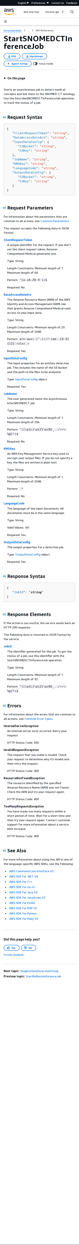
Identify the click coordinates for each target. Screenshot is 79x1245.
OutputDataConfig (29, 172)
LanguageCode (25, 168)
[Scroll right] (62, 12)
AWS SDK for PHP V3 (23, 908)
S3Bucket (27, 146)
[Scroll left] (21, 12)
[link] (44, 30)
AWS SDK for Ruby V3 (23, 918)
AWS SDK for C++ (20, 881)
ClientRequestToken (30, 133)
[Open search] (72, 11)
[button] (14, 78)
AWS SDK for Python (23, 913)
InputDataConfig (28, 142)
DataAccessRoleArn (29, 137)
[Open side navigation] (5, 21)
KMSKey (19, 164)
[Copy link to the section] (4, 117)
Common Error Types (38, 718)
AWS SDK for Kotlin (22, 903)
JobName (20, 159)
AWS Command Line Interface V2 (31, 871)
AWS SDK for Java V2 (23, 892)
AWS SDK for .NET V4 (23, 876)
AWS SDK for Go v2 (22, 887)
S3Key (24, 150)
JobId (18, 592)
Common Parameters (54, 221)
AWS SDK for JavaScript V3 (27, 897)
